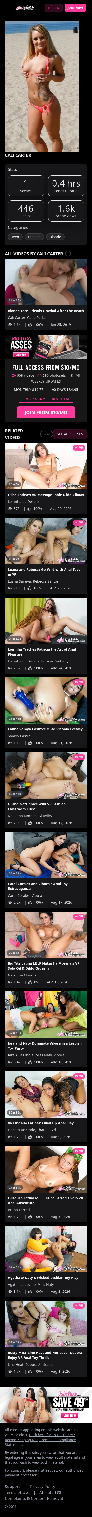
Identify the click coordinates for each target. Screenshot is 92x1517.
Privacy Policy (45, 1486)
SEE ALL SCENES (70, 434)
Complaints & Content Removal (34, 1498)
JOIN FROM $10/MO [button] (46, 412)
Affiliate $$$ (53, 1492)
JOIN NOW (75, 8)
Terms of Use (20, 1492)
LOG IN (54, 7)
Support (15, 1486)
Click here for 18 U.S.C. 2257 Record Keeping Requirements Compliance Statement (40, 1439)
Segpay (51, 1470)
